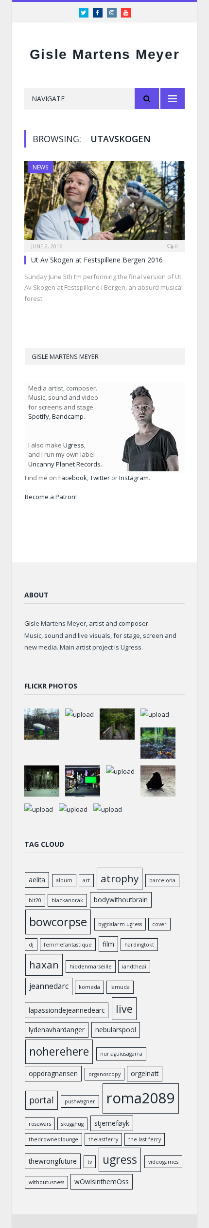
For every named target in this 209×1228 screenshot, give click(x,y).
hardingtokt (139, 944)
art (86, 880)
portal (41, 1100)
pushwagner (80, 1101)
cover (159, 924)
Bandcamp (68, 416)
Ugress (73, 445)
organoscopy (104, 1074)
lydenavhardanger (57, 1029)
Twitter (100, 477)
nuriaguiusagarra (121, 1053)
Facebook (72, 477)
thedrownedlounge (53, 1139)
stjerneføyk (111, 1123)
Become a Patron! (51, 496)
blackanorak (67, 900)
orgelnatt (144, 1073)
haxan (44, 964)
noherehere (59, 1051)
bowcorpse (58, 922)
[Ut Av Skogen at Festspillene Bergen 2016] (104, 203)
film (108, 944)
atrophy (120, 878)
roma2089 (140, 1098)
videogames (163, 1161)
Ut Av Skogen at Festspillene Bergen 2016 (97, 259)
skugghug (72, 1123)
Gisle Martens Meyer (105, 54)
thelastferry (103, 1139)
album (64, 880)
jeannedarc (49, 986)
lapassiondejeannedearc (66, 1010)
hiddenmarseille (91, 966)
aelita (37, 879)
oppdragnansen (53, 1073)
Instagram (134, 477)
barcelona (162, 880)
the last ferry (144, 1139)
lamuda (120, 987)
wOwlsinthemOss (101, 1181)
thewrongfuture (53, 1161)
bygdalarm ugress (120, 924)
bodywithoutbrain (121, 899)
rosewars (40, 1123)
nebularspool (115, 1029)
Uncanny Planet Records (64, 464)
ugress (120, 1159)
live (124, 1009)
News (40, 167)
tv (89, 1161)
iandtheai (134, 966)
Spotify (38, 416)
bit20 (35, 900)
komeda (89, 987)
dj (31, 944)
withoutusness (46, 1182)
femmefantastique (68, 944)
